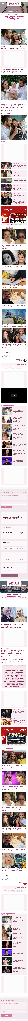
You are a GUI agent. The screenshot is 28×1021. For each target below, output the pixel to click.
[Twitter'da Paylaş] (5, 356)
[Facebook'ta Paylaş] (2, 356)
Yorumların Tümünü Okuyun (9, 575)
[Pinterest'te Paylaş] (8, 356)
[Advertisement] (14, 152)
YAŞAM (10, 590)
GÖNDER (6, 1015)
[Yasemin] (14, 4)
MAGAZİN (10, 11)
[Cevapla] (10, 522)
